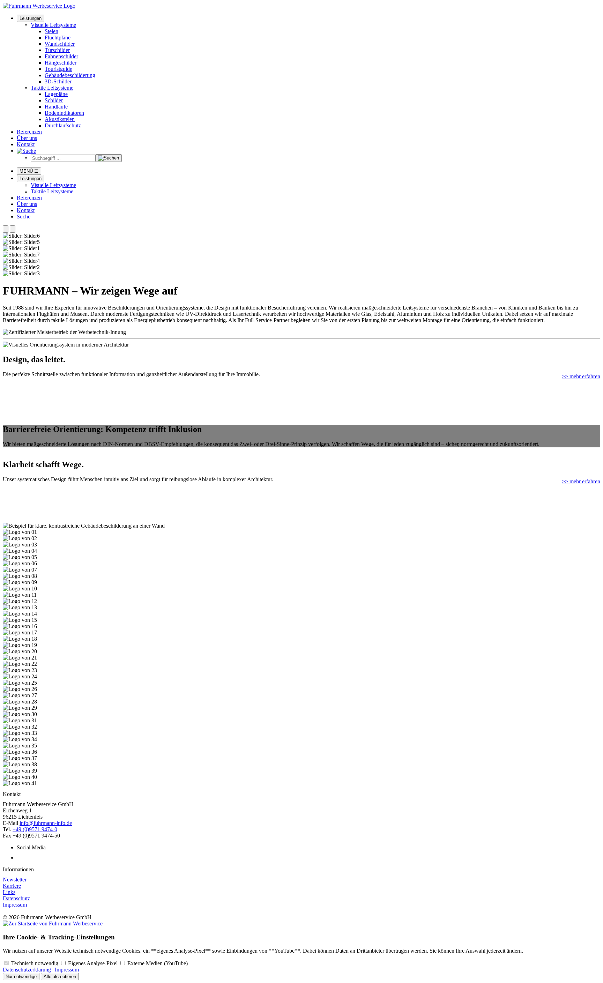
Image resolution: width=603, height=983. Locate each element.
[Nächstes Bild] (12, 229)
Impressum (15, 905)
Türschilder (57, 50)
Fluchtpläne (57, 37)
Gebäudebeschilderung (70, 75)
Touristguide (58, 69)
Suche (23, 216)
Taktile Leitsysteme (52, 88)
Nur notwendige (21, 976)
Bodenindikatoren (64, 113)
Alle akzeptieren (60, 976)
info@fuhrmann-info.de (46, 823)
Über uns (27, 138)
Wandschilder (60, 44)
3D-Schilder (58, 81)
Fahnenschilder (61, 56)
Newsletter (15, 880)
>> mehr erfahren (581, 376)
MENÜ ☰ (29, 171)
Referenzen (29, 132)
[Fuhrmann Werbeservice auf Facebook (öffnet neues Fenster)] (17, 858)
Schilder (54, 100)
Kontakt (26, 144)
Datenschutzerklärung (27, 970)
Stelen (51, 31)
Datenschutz (16, 898)
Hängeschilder (60, 63)
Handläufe (56, 107)
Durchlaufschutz (63, 125)
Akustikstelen (60, 119)
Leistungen (31, 18)
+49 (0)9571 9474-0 (35, 829)
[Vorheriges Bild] (5, 229)
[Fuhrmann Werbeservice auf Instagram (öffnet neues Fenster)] (19, 858)
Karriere (12, 886)
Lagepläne (56, 94)
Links (9, 892)
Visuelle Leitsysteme (53, 25)
